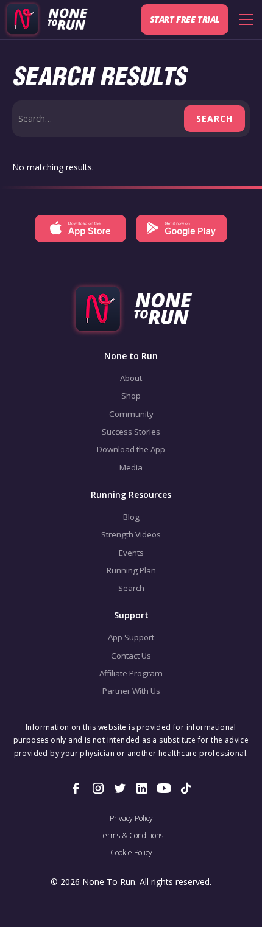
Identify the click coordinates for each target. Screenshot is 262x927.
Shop (131, 395)
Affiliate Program (131, 673)
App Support (131, 637)
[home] (45, 19)
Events (131, 552)
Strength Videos (131, 534)
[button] (244, 19)
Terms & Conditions (131, 835)
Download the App (131, 449)
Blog (131, 516)
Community (131, 413)
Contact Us (131, 655)
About (131, 378)
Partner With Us (131, 690)
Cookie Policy (131, 852)
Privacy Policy (131, 818)
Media (131, 467)
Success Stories (131, 431)
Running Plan (131, 570)
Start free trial (184, 19)
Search (131, 587)
